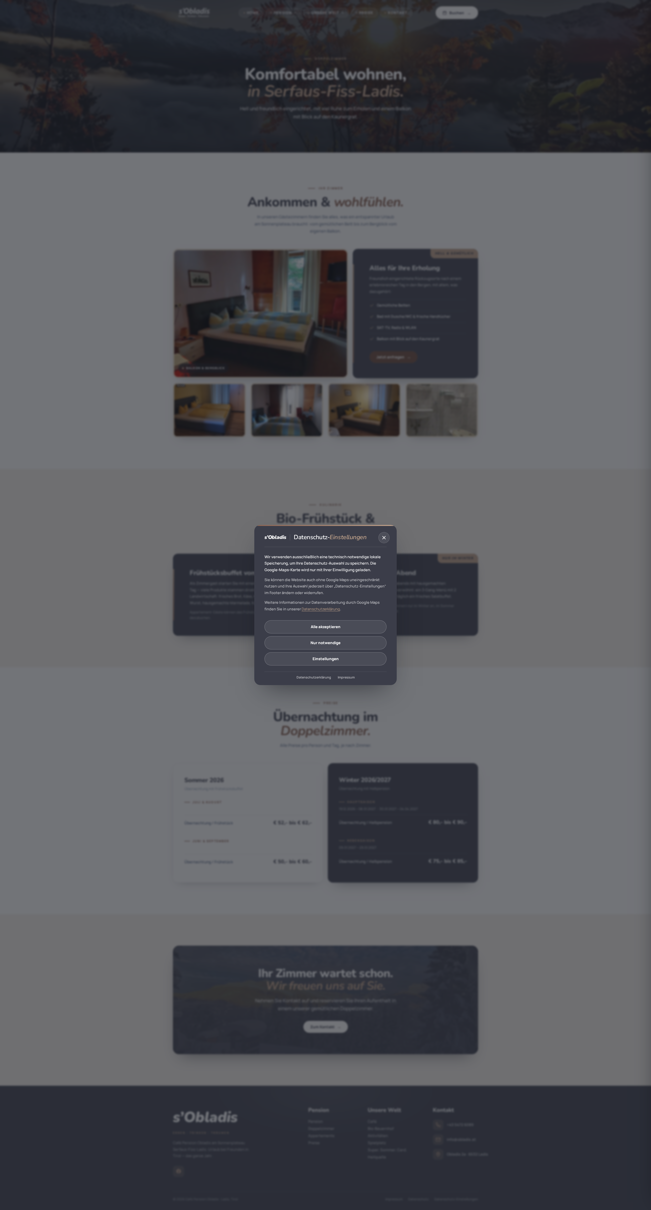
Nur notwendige (325, 642)
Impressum (346, 677)
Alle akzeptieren (326, 626)
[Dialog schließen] (384, 537)
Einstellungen (326, 658)
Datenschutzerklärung (321, 609)
